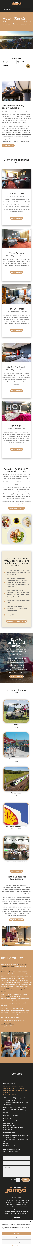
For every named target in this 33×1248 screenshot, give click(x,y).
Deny (16, 1237)
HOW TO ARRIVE (16, 676)
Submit (25, 1179)
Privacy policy (15, 1245)
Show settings (16, 1242)
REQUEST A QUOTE (16, 920)
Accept (16, 1233)
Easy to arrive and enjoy (16, 643)
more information (16, 508)
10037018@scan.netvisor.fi (11, 1151)
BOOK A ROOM (8, 145)
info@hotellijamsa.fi (21, 504)
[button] (30, 1221)
